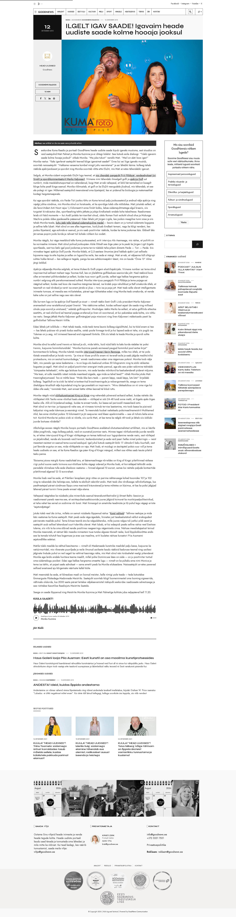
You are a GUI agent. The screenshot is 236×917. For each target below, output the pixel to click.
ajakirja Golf (136, 179)
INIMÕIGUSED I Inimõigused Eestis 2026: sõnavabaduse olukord (189, 449)
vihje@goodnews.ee (44, 852)
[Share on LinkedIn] (49, 98)
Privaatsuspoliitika (156, 845)
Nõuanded (182, 325)
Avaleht (97, 866)
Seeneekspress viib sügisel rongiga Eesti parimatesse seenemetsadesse (189, 426)
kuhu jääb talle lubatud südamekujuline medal (80, 223)
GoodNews (77, 20)
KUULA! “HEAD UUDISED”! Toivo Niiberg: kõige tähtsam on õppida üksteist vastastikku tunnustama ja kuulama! (136, 749)
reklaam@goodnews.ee (170, 852)
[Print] (54, 98)
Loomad (198, 381)
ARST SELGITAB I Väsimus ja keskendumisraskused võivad (190, 311)
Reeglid (107, 866)
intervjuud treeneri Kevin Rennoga (102, 352)
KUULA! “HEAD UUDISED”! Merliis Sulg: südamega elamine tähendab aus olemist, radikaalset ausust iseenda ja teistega (93, 749)
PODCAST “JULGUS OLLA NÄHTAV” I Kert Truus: (190, 270)
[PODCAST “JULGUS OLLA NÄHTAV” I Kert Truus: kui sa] (47, 798)
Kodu (68, 20)
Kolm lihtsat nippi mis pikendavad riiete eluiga (190, 332)
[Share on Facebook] (41, 98)
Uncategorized (184, 282)
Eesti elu (42, 653)
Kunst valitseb (117, 513)
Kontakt (138, 866)
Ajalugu (198, 363)
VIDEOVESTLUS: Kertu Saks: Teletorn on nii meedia (189, 370)
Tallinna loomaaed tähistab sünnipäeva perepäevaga (189, 388)
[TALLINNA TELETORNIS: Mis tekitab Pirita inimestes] (75, 798)
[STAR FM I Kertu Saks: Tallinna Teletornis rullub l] (185, 798)
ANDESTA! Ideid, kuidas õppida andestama (66, 685)
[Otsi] (197, 244)
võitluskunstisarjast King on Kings (72, 395)
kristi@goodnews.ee (110, 844)
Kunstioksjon (58, 653)
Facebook (175, 3)
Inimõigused (183, 441)
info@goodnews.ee (157, 834)
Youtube (195, 3)
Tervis (197, 303)
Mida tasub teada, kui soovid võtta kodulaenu (190, 352)
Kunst (49, 653)
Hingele (42, 680)
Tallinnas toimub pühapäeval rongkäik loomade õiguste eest (190, 290)
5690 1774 (106, 841)
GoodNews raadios (90, 20)
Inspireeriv (50, 680)
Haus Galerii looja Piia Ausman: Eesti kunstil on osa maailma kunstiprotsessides (93, 658)
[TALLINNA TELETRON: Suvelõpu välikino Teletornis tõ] (103, 798)
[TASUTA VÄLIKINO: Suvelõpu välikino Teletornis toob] (130, 798)
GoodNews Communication (138, 911)
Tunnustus (182, 400)
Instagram (185, 3)
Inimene (198, 262)
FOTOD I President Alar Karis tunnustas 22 (189, 407)
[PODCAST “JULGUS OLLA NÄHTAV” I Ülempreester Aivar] (158, 798)
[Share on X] (45, 98)
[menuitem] (61, 12)
